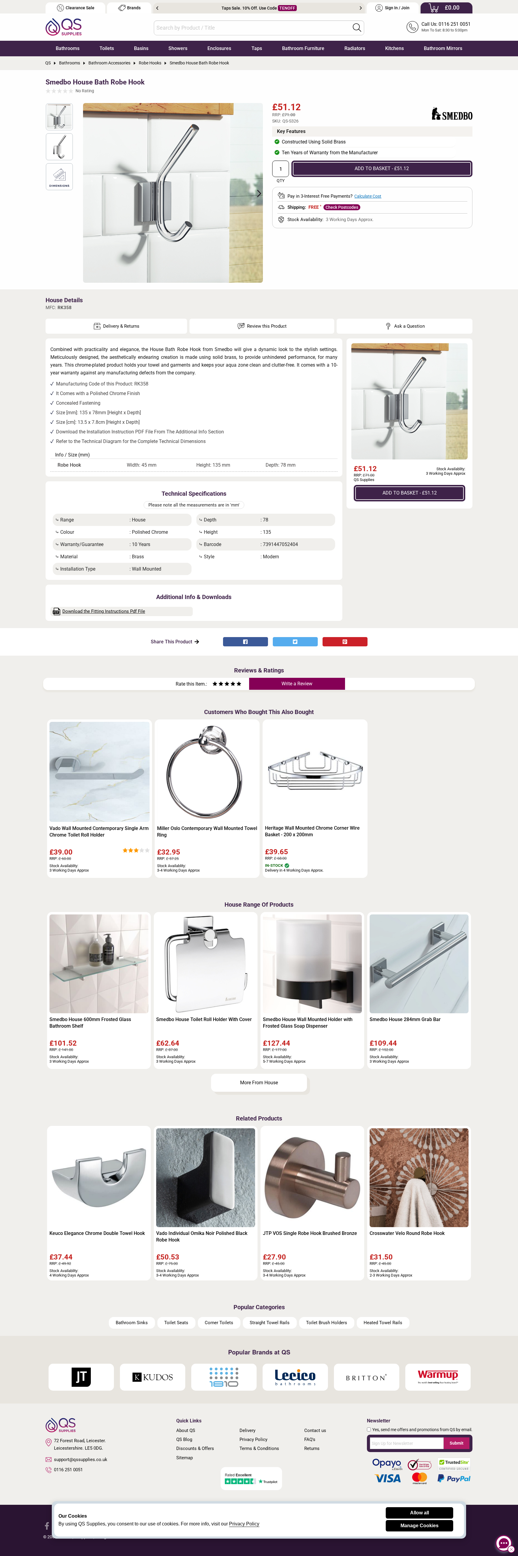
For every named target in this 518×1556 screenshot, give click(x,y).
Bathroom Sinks (132, 1322)
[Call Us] (412, 27)
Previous (157, 8)
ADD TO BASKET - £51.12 (382, 168)
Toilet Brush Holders (326, 1322)
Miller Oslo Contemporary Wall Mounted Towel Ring (207, 831)
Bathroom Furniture (303, 48)
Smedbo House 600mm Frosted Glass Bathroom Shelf (90, 1023)
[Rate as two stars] (218, 684)
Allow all (419, 1512)
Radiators (354, 48)
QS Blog (184, 1439)
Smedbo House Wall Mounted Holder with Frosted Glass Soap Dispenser (308, 1023)
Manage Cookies (419, 1525)
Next (361, 8)
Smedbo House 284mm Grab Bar (405, 1019)
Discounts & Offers (195, 1448)
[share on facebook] (245, 641)
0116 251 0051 (68, 1469)
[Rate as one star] (215, 684)
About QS (185, 1430)
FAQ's (309, 1439)
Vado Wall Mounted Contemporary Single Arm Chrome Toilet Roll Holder (99, 831)
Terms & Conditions (259, 1448)
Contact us (315, 1430)
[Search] (357, 27)
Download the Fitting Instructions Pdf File (103, 611)
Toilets (107, 48)
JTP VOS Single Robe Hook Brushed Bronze (310, 1233)
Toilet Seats (176, 1322)
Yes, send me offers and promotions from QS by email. (422, 1429)
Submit (456, 1443)
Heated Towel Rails (383, 1322)
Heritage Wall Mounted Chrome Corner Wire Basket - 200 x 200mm (312, 831)
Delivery (247, 1430)
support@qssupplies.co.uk (80, 1459)
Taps (257, 48)
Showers (177, 48)
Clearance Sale (80, 7)
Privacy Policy (253, 1439)
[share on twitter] (295, 641)
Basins (141, 48)
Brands (134, 7)
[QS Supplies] (64, 26)
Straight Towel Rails (270, 1322)
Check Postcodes (342, 207)
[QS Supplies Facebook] (47, 1525)
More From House (259, 1082)
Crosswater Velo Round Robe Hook (407, 1233)
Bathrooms (67, 48)
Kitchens (394, 48)
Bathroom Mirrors (443, 48)
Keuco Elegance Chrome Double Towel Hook (97, 1233)
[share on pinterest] (345, 641)
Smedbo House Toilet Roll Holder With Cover (204, 1019)
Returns (312, 1448)
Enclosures (219, 48)
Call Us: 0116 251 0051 (446, 24)
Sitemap (184, 1457)
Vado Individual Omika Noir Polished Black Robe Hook (201, 1236)
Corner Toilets (219, 1322)
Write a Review (296, 683)
